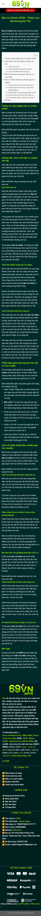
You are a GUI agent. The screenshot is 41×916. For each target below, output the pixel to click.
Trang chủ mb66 (9, 738)
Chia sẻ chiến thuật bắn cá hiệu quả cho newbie (20, 81)
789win (31, 738)
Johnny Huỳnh (24, 821)
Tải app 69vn (10, 807)
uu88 (24, 747)
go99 (21, 904)
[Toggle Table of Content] (34, 55)
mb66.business (15, 741)
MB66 (31, 741)
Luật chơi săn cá (13, 66)
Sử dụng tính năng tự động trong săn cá (21, 97)
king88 (6, 761)
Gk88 (29, 735)
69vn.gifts (17, 830)
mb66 (21, 753)
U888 (24, 735)
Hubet (38, 904)
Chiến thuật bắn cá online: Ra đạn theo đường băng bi (21, 89)
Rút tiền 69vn (10, 804)
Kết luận (8, 100)
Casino (35, 735)
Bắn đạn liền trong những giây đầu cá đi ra (22, 92)
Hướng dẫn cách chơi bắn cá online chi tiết (19, 62)
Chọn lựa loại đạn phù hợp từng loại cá (21, 85)
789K (32, 904)
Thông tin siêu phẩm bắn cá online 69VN (20, 59)
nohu (29, 756)
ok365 (5, 741)
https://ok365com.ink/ (11, 735)
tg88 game (6, 756)
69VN (25, 738)
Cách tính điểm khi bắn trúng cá (18, 71)
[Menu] (3, 4)
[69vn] (20, 4)
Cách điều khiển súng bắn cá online (20, 69)
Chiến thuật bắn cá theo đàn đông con (21, 95)
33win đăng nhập (19, 756)
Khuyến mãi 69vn (12, 782)
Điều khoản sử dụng (13, 773)
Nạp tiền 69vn (11, 801)
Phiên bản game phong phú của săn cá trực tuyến (19, 75)
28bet (26, 904)
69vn (4, 698)
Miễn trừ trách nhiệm (14, 779)
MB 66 (25, 741)
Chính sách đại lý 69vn (14, 785)
